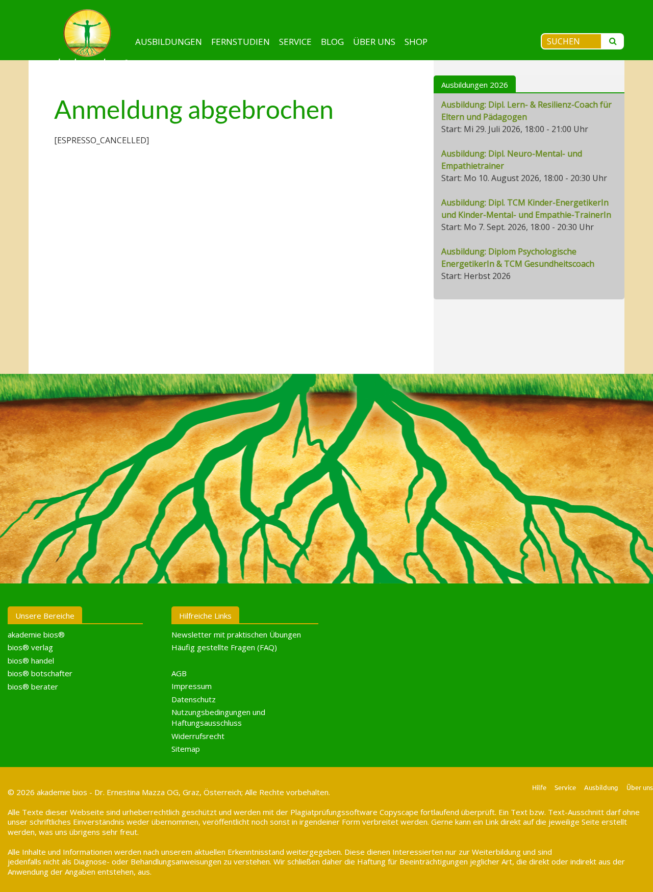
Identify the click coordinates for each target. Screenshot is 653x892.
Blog (332, 41)
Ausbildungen (168, 41)
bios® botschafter (40, 673)
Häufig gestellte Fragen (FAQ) (224, 647)
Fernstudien (240, 41)
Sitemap (185, 749)
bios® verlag (30, 647)
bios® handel (31, 660)
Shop (416, 41)
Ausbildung (601, 787)
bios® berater (33, 686)
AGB (179, 673)
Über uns (374, 41)
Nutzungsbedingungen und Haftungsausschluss (218, 717)
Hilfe (539, 787)
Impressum (191, 686)
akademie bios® (36, 634)
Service (295, 41)
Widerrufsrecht (197, 736)
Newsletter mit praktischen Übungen (236, 634)
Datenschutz (193, 699)
